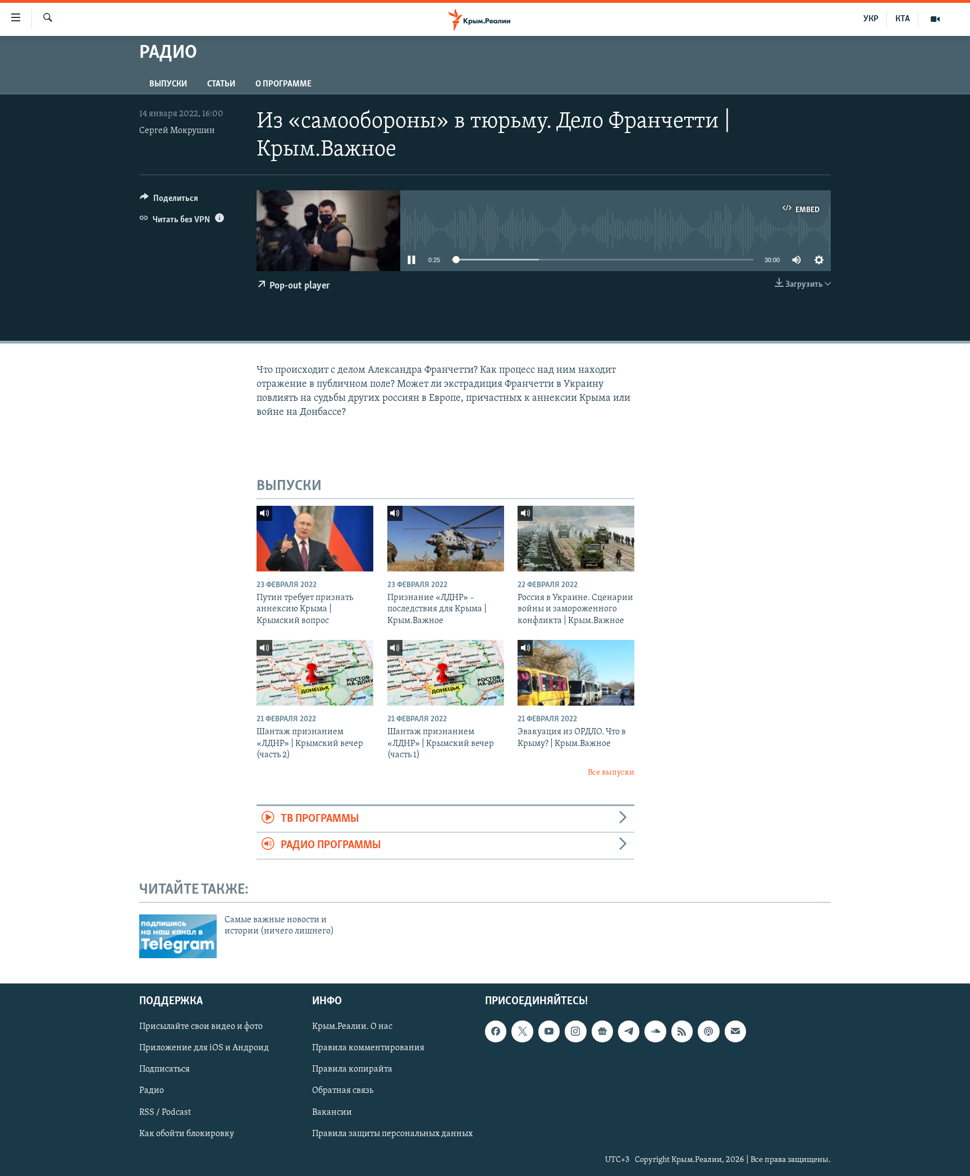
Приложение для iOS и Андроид (204, 1048)
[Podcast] (708, 1031)
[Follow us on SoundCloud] (655, 1031)
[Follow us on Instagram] (575, 1031)
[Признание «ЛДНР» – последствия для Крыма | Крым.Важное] (445, 538)
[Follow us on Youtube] (549, 1031)
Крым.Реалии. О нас (352, 1027)
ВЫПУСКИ (168, 84)
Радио (151, 1091)
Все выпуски (611, 772)
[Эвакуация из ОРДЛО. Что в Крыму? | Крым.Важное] (576, 673)
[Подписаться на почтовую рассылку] (735, 1031)
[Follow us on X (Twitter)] (522, 1031)
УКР (871, 19)
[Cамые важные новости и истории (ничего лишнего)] (178, 936)
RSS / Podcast (165, 1112)
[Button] (169, 201)
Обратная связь (342, 1091)
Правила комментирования (368, 1048)
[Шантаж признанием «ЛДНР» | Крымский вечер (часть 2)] (315, 673)
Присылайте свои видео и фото (201, 1027)
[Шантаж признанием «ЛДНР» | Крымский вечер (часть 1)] (445, 673)
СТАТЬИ (221, 84)
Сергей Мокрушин (177, 130)
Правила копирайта (352, 1069)
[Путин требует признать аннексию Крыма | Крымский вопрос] (315, 538)
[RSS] (682, 1031)
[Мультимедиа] (935, 19)
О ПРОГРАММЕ (283, 84)
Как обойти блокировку (186, 1133)
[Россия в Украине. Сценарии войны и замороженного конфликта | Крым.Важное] (576, 538)
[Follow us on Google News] (602, 1031)
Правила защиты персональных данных (392, 1133)
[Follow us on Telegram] (628, 1031)
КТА (902, 19)
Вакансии (332, 1112)
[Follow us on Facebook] (495, 1031)
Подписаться (164, 1069)
